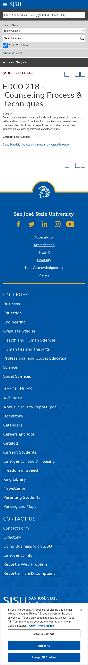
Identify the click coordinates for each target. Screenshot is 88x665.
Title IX (44, 252)
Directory (12, 537)
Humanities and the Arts (26, 349)
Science (10, 367)
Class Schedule (11, 144)
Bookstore (13, 416)
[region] (44, 634)
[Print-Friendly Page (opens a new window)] (77, 74)
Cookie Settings (44, 634)
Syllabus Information (33, 144)
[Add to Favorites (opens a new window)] (66, 74)
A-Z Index (12, 398)
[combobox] (44, 15)
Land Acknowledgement (44, 267)
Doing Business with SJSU (27, 546)
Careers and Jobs (19, 434)
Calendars (12, 425)
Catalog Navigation (17, 62)
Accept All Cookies (44, 657)
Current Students (20, 452)
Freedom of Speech (21, 470)
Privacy (44, 275)
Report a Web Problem (25, 564)
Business (11, 304)
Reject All (44, 646)
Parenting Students (22, 497)
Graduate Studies (19, 331)
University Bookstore (58, 144)
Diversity (44, 260)
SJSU (15, 4)
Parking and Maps (20, 506)
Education (12, 313)
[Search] (82, 38)
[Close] (81, 610)
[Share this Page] (72, 74)
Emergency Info (18, 555)
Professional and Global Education (35, 358)
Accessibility (44, 237)
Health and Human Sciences (29, 340)
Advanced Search (13, 53)
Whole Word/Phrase (18, 45)
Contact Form (16, 528)
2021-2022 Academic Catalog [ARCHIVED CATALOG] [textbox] (34, 15)
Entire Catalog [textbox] (12, 30)
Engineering (14, 322)
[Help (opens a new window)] (82, 74)
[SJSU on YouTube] (70, 224)
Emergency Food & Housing (29, 461)
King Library (14, 479)
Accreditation (44, 245)
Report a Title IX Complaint (29, 573)
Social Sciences (17, 376)
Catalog (10, 443)
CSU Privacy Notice (41, 625)
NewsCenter (15, 488)
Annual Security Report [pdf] (30, 407)
